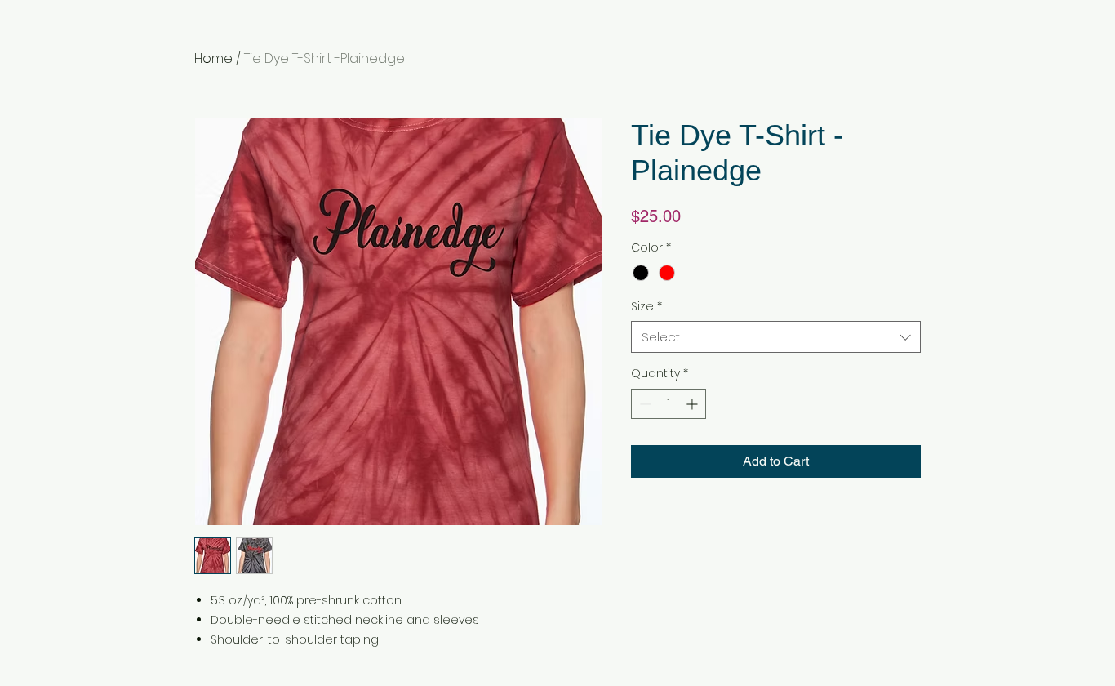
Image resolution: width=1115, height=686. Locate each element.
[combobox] (776, 337)
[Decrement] (643, 404)
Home (213, 58)
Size (646, 306)
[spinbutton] (668, 404)
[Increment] (693, 404)
